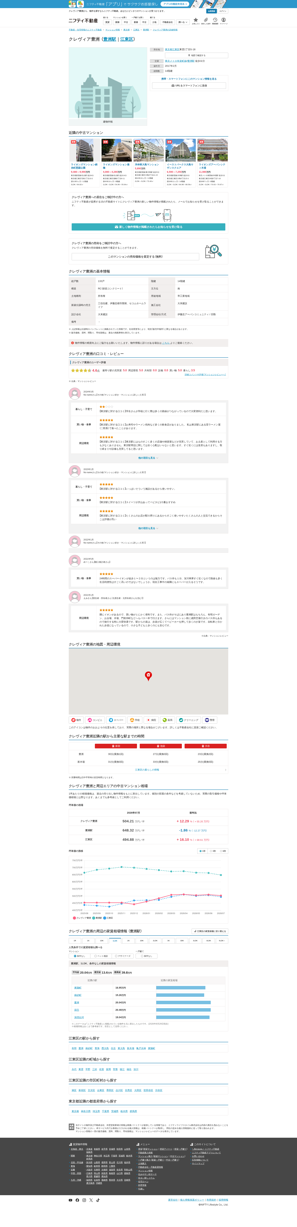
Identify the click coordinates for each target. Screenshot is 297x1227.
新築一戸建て (158, 1160)
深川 (136, 1069)
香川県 (89, 1176)
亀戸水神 (141, 1048)
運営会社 (173, 1199)
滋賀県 (112, 1170)
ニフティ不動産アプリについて (206, 1152)
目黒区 (128, 1090)
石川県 (120, 1162)
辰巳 (76, 1010)
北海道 (89, 1149)
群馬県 (133, 1111)
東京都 (168, 49)
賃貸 (140, 1149)
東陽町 (77, 987)
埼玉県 (96, 1111)
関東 (73, 1156)
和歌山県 (128, 1170)
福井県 (127, 1162)
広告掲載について (200, 1160)
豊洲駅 (109, 39)
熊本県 (112, 1180)
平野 (87, 1069)
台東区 (100, 1090)
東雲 (81, 1069)
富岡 (108, 1069)
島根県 (112, 1173)
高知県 (104, 1176)
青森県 (97, 1149)
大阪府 (89, 1170)
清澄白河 (79, 1017)
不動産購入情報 (145, 1152)
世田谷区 (148, 1090)
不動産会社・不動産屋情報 (150, 1167)
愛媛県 (97, 1176)
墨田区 (110, 1090)
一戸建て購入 (144, 1160)
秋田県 (120, 1149)
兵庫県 (97, 1170)
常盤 (115, 1069)
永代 (74, 1069)
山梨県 (97, 1162)
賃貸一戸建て (180, 1149)
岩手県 (104, 1149)
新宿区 (82, 1090)
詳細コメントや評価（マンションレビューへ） (205, 374)
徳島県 (127, 1173)
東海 (73, 1166)
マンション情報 (145, 1171)
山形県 (127, 1149)
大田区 (137, 1090)
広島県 (89, 1173)
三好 (94, 1069)
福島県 (89, 1152)
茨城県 (114, 1111)
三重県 (112, 1166)
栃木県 (124, 1111)
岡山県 (97, 1173)
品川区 (119, 1090)
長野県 (104, 1162)
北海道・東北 (77, 1149)
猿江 (122, 1069)
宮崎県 (127, 1180)
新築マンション (161, 1156)
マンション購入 (145, 1156)
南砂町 (77, 995)
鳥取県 (104, 1173)
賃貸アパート (166, 1149)
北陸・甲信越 (77, 1162)
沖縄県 (99, 1183)
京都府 (104, 1170)
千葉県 (105, 1111)
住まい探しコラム (146, 1178)
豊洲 (76, 1002)
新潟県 (89, 1162)
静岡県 (104, 1166)
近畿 (73, 1170)
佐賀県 (97, 1180)
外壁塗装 (142, 1185)
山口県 (120, 1173)
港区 (74, 1090)
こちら (166, 343)
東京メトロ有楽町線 (176, 61)
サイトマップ (198, 1163)
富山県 (112, 1162)
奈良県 (120, 1170)
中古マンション (177, 1156)
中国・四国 (76, 1173)
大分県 (120, 1180)
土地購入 (142, 1163)
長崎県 (104, 1180)
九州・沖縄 (76, 1180)
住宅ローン (143, 1181)
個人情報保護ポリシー (192, 1199)
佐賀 (101, 1069)
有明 (74, 1048)
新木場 (130, 1048)
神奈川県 (86, 1111)
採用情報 (223, 1199)
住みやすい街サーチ (147, 1174)
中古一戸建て (172, 1160)
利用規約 (211, 1199)
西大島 (105, 1048)
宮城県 (112, 1149)
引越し (141, 1189)
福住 (129, 1069)
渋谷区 (158, 1090)
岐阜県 (97, 1166)
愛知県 (89, 1166)
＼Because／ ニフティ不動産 (205, 1149)
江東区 (126, 39)
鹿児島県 (90, 1183)
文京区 (91, 1090)
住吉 (113, 1048)
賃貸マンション (150, 1149)
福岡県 (89, 1180)
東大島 (121, 1048)
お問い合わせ (198, 1156)
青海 (97, 1048)
